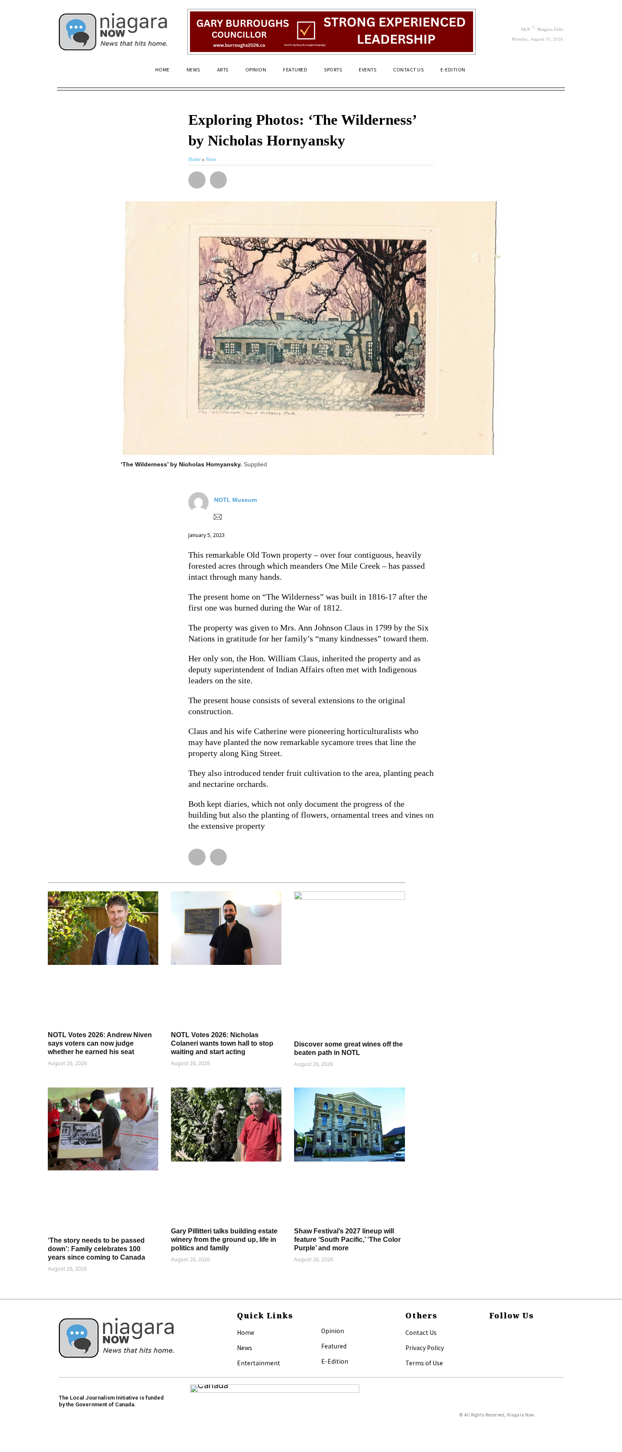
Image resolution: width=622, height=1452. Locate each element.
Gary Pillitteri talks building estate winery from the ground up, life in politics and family (224, 1239)
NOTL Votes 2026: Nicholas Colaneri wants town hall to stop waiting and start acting (222, 1043)
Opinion (332, 1330)
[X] (491, 1346)
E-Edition (334, 1361)
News (244, 1347)
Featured (334, 1346)
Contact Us (421, 1332)
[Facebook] (491, 1333)
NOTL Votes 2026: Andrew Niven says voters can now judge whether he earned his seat (100, 1043)
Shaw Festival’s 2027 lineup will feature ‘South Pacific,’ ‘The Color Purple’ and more (347, 1239)
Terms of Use (424, 1363)
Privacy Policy (424, 1347)
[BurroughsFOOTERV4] (331, 31)
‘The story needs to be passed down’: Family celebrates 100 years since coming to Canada (96, 1249)
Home (245, 1332)
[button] (553, 73)
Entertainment (258, 1363)
